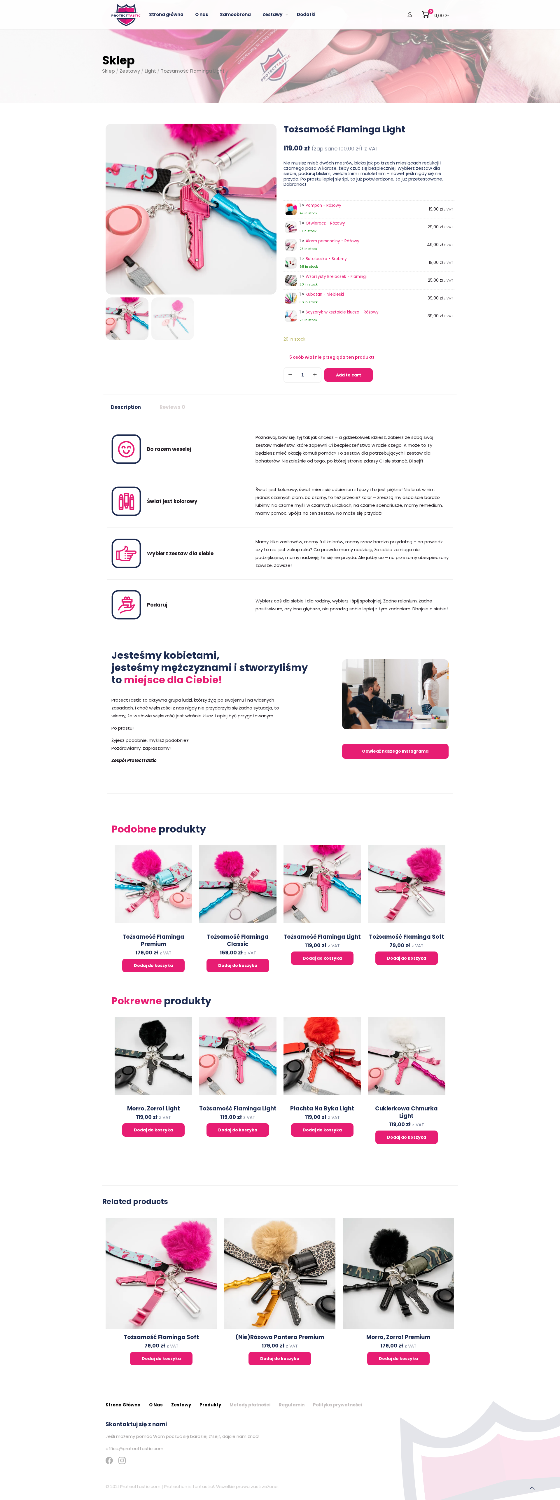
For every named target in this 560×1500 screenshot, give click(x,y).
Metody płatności (250, 1405)
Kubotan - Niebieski (325, 294)
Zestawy (130, 71)
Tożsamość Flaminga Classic (238, 940)
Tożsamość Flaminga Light (322, 937)
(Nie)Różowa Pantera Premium (279, 1337)
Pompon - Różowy (323, 205)
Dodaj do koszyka (153, 965)
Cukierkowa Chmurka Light (406, 1112)
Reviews (172, 407)
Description (126, 407)
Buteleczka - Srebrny (326, 259)
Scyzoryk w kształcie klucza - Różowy (342, 312)
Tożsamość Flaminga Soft (406, 937)
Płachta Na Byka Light (322, 1108)
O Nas (156, 1405)
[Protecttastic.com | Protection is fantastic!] (126, 14)
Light (150, 71)
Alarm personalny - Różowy (332, 241)
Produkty (210, 1405)
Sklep (108, 71)
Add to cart (348, 375)
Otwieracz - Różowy (325, 223)
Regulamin (291, 1405)
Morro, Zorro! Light (153, 1108)
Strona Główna (123, 1405)
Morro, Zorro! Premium (398, 1337)
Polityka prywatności (337, 1405)
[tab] (126, 407)
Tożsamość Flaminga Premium (153, 940)
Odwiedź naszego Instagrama (395, 751)
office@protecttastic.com (134, 1448)
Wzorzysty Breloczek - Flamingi (336, 276)
